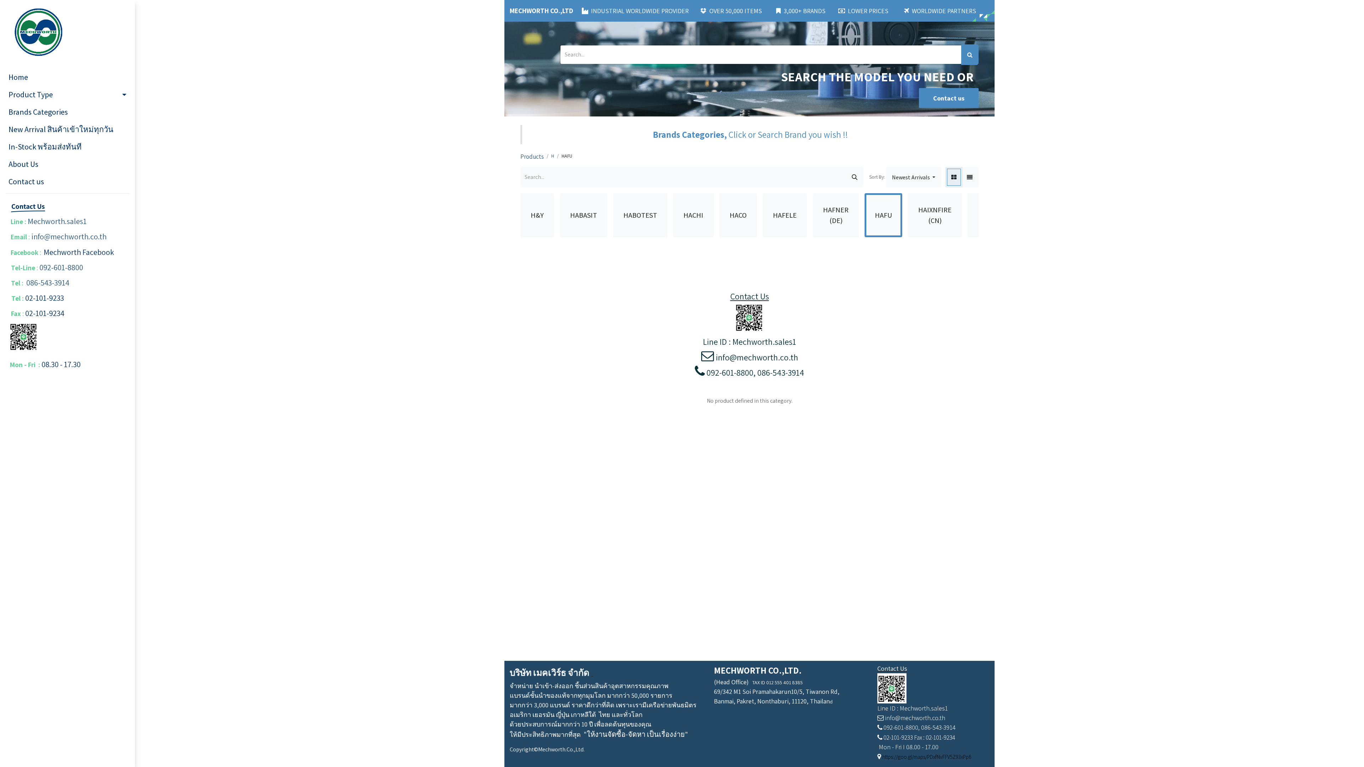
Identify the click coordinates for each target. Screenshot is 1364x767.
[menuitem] (67, 77)
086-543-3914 (47, 283)
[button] (913, 177)
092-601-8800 (61, 267)
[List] (970, 177)
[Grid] (954, 177)
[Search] (970, 54)
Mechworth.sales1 (57, 221)
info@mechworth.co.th (69, 236)
